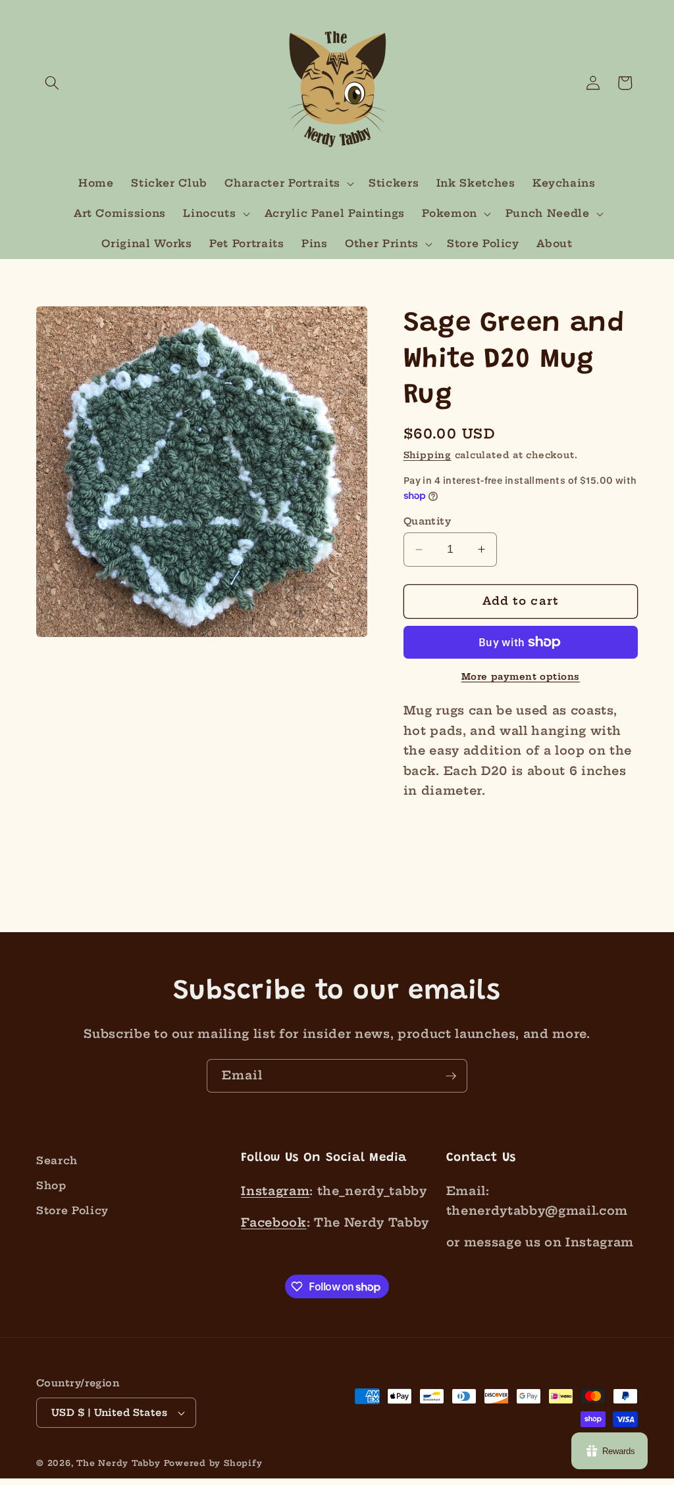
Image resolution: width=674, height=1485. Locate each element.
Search (57, 1160)
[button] (52, 83)
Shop (51, 1185)
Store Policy (72, 1210)
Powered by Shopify (213, 1463)
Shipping (427, 455)
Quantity (427, 521)
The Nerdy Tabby (118, 1463)
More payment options (520, 676)
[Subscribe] (451, 1076)
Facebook (273, 1222)
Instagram (275, 1191)
